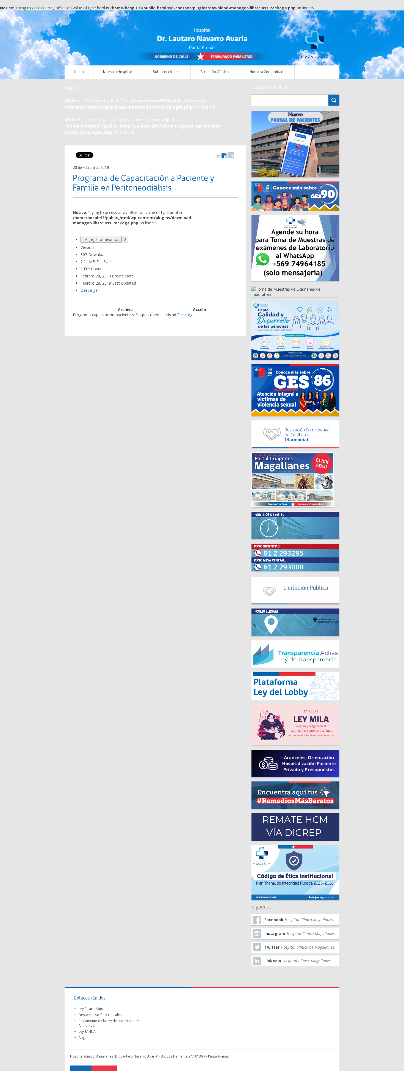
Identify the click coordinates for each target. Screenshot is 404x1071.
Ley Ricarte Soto (91, 1008)
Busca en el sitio (269, 87)
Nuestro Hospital (117, 72)
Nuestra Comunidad (266, 72)
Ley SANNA (87, 1031)
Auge (83, 1037)
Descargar (90, 290)
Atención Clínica (214, 72)
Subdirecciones (166, 72)
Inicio (79, 72)
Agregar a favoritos (101, 239)
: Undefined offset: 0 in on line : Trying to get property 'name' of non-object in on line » (143, 119)
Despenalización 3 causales (100, 1014)
